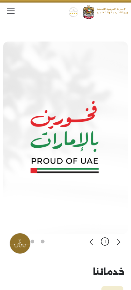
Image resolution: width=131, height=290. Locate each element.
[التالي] (91, 241)
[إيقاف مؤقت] (105, 241)
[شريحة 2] (32, 241)
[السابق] (118, 241)
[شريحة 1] (42, 241)
